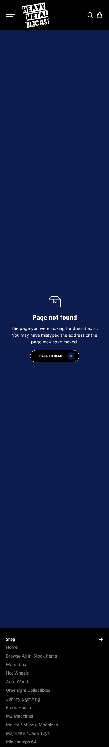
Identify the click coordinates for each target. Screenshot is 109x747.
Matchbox (16, 664)
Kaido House (18, 707)
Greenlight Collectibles (28, 690)
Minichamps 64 (21, 741)
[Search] (90, 15)
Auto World (17, 681)
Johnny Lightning (23, 699)
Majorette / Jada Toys (28, 733)
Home (12, 647)
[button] (99, 15)
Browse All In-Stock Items (31, 655)
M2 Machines (19, 715)
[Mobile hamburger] (11, 15)
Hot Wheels (17, 672)
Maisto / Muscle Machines (32, 724)
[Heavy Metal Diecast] (36, 15)
